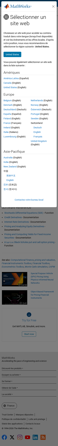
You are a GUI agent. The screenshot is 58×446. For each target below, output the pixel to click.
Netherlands (37, 100)
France (7, 123)
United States (10, 87)
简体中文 (10, 175)
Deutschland (10, 109)
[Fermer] (53, 6)
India (6, 162)
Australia (8, 157)
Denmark (8, 105)
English (37, 132)
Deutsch (38, 127)
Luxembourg (10, 136)
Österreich (36, 109)
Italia (6, 132)
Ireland (7, 127)
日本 (6, 184)
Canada (7, 83)
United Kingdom (39, 141)
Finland (7, 118)
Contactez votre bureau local (29, 199)
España (7, 114)
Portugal (35, 114)
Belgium (8, 100)
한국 (6, 189)
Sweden (35, 118)
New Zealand (10, 166)
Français (38, 136)
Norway (35, 105)
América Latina (11, 78)
